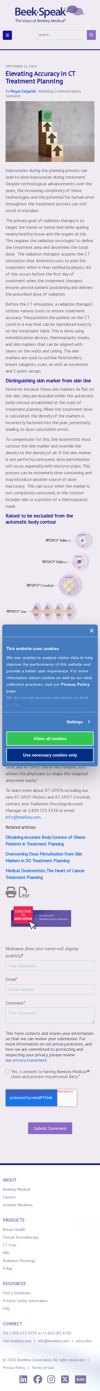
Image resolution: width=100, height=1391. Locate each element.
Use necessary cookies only (50, 755)
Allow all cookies (50, 738)
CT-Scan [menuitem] (9, 1244)
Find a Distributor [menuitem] (17, 1292)
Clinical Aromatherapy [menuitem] (21, 1237)
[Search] (91, 35)
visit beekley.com (17, 1340)
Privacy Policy (75, 684)
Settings (75, 721)
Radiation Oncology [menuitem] (19, 1260)
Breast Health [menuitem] (14, 1229)
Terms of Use (43, 1367)
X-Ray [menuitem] (7, 1268)
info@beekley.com (23, 817)
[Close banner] (92, 631)
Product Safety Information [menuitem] (25, 1300)
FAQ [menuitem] (6, 1308)
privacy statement (30, 1060)
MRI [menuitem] (6, 1252)
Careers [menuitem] (9, 1197)
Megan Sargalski (23, 91)
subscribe (83, 1340)
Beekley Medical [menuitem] (16, 1189)
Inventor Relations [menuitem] (18, 1204)
